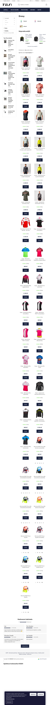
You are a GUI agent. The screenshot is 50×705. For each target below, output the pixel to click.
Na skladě (10, 18)
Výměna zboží (41, 653)
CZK (31, 0)
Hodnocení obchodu (25, 619)
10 (35, 463)
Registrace (43, 0)
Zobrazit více (25, 646)
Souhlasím (40, 694)
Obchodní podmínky (10, 699)
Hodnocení (29, 654)
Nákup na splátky (22, 654)
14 (39, 463)
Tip (9, 24)
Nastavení (9, 702)
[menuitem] (5, 10)
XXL (28, 552)
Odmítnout (33, 694)
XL (25, 552)
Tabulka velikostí (6, 1)
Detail (25, 79)
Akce (9, 20)
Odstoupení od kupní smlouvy (31, 653)
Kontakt (13, 1)
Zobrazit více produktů (32, 46)
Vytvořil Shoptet (43, 659)
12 (37, 463)
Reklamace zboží (21, 653)
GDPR (7, 653)
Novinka (9, 22)
